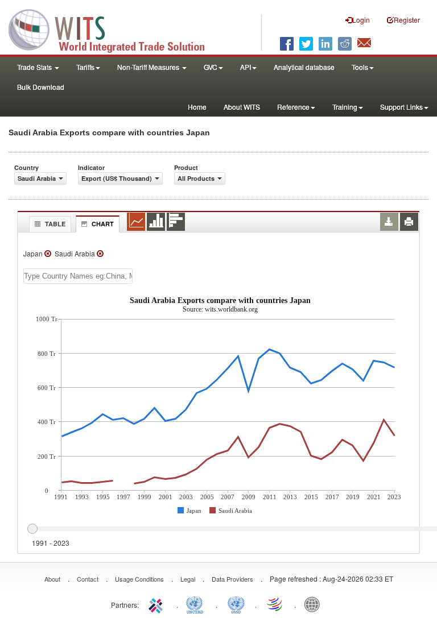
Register (407, 19)
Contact (87, 578)
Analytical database (304, 67)
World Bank (314, 603)
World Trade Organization (275, 603)
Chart (103, 223)
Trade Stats (35, 67)
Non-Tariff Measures (149, 67)
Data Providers (232, 578)
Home (197, 106)
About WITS (242, 106)
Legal (187, 578)
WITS (114, 28)
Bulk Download (40, 87)
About (52, 578)
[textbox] (78, 276)
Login (361, 19)
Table (55, 223)
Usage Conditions (139, 578)
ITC (157, 603)
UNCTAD (196, 603)
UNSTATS (236, 603)
